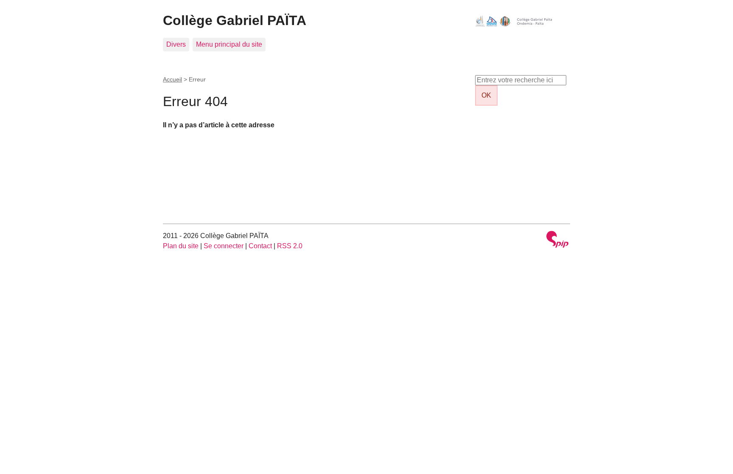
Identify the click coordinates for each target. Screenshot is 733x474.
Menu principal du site (229, 44)
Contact (260, 246)
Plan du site (181, 246)
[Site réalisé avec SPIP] (557, 240)
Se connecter (223, 246)
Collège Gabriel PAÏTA (234, 20)
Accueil (172, 79)
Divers (176, 44)
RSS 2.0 (289, 246)
